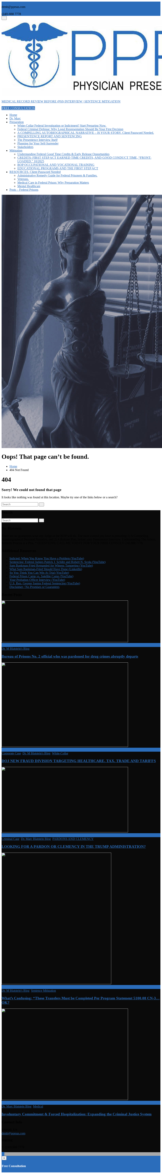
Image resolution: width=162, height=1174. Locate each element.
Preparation (16, 122)
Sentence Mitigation (43, 990)
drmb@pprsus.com (13, 1133)
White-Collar (60, 753)
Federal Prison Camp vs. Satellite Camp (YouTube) (41, 576)
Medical (38, 1106)
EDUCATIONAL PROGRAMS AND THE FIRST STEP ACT (57, 168)
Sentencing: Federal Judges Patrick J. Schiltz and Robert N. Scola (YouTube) (57, 562)
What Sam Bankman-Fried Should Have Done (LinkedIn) (45, 569)
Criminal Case (10, 839)
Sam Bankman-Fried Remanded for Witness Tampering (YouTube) (51, 565)
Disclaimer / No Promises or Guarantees (34, 587)
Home (13, 115)
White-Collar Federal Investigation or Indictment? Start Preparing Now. (61, 125)
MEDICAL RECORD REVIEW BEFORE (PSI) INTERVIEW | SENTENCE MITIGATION (61, 101)
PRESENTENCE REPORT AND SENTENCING (49, 136)
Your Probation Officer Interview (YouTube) (37, 579)
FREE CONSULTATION (18, 108)
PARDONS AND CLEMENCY (73, 839)
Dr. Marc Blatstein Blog (36, 839)
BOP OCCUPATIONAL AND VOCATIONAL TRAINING (55, 164)
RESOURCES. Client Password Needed (35, 172)
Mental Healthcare (28, 186)
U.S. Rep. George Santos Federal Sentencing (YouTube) (44, 583)
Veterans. (23, 179)
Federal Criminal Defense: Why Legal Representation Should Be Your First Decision (70, 129)
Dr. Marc (15, 118)
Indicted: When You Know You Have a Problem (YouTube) (46, 558)
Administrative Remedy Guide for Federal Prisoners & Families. (57, 175)
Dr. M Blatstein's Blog (15, 648)
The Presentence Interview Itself (37, 140)
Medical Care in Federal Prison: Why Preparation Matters (53, 182)
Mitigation (15, 150)
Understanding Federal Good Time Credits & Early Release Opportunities (63, 154)
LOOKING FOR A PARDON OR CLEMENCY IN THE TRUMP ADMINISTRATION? (74, 846)
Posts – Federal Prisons (23, 189)
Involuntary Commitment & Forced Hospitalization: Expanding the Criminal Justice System (77, 1114)
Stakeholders (25, 147)
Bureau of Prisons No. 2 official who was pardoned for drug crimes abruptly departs (70, 656)
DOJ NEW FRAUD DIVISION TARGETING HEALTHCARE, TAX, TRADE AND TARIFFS (79, 761)
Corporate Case (11, 753)
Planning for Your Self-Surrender (37, 143)
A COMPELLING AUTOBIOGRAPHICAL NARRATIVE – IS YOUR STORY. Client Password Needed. (85, 132)
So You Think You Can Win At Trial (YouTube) (39, 572)
